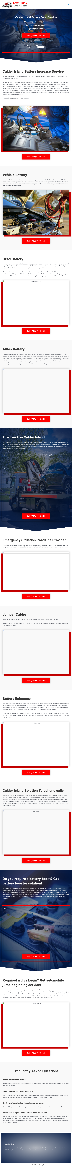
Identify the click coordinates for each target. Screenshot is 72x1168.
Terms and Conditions (32, 1165)
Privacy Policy (42, 1165)
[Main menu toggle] (68, 4)
